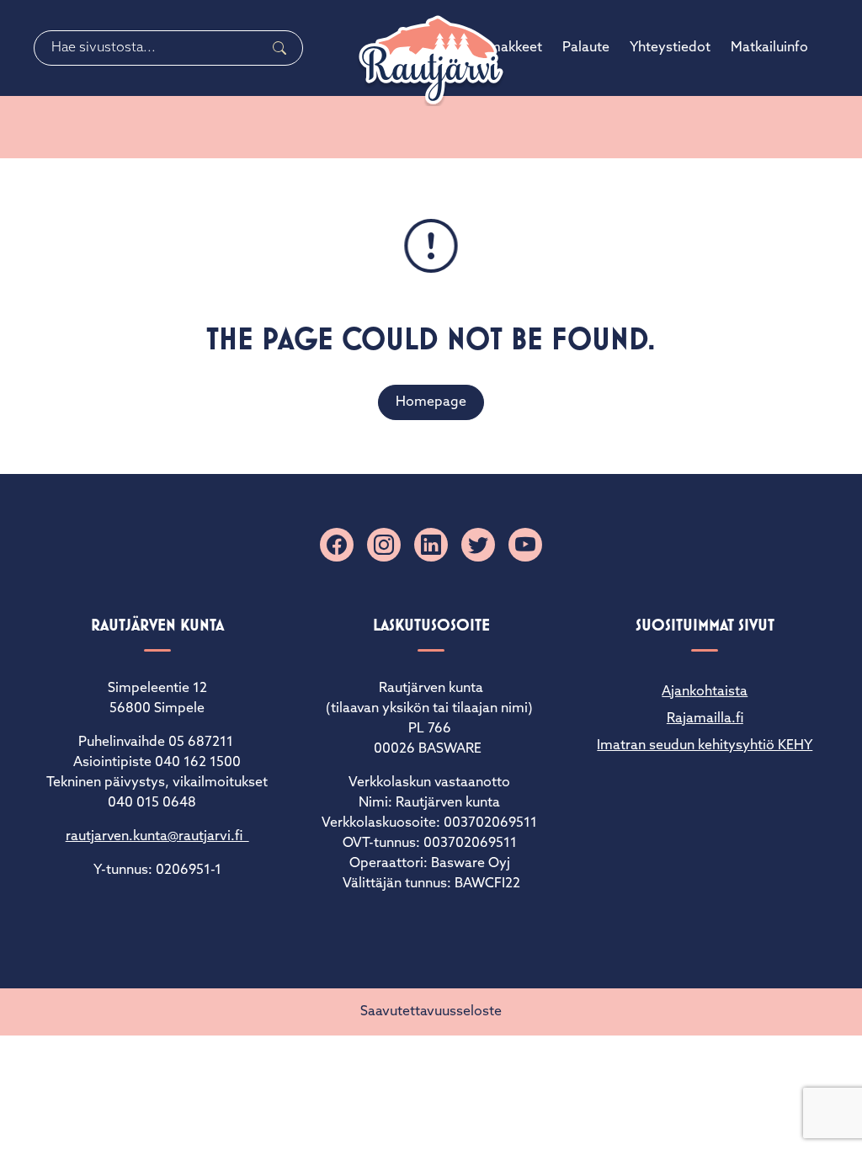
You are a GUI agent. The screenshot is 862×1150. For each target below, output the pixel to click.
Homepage (431, 402)
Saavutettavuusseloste (431, 1012)
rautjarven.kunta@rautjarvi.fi (157, 837)
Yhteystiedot (670, 48)
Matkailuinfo (769, 48)
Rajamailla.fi (705, 719)
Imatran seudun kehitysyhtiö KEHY (704, 746)
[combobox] (168, 48)
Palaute (585, 48)
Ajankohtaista (705, 692)
